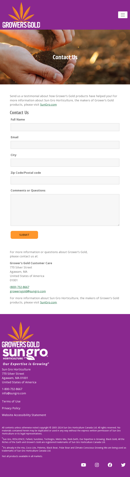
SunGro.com (48, 104)
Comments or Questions (28, 190)
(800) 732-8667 (19, 287)
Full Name (18, 119)
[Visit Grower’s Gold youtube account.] (83, 464)
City (13, 154)
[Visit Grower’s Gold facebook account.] (110, 464)
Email (14, 137)
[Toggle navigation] (122, 14)
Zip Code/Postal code (26, 172)
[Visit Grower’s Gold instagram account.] (96, 464)
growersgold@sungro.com (28, 291)
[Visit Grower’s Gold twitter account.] (123, 464)
